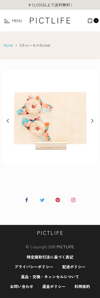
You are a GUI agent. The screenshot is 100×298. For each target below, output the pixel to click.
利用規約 (82, 286)
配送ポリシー (74, 266)
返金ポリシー (54, 286)
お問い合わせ (21, 286)
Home (8, 45)
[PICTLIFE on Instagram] (73, 199)
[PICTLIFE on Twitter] (42, 199)
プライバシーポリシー (33, 266)
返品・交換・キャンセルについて (50, 276)
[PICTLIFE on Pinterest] (58, 199)
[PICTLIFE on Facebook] (26, 199)
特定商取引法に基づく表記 (50, 257)
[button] (8, 120)
